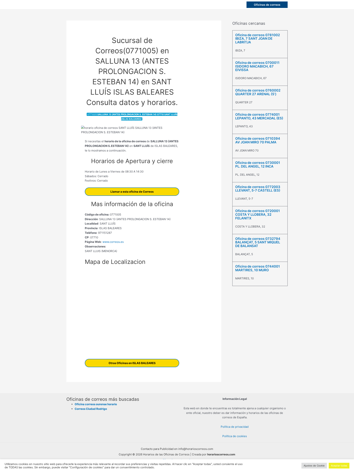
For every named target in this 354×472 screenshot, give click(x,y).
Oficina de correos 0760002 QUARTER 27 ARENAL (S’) (257, 92)
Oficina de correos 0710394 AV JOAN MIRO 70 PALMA (257, 140)
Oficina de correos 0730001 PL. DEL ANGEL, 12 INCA (257, 164)
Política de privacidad (235, 426)
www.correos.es (113, 242)
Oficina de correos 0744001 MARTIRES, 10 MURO (257, 268)
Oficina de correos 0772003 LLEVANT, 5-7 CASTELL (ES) (257, 188)
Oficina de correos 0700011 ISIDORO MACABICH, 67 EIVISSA (257, 66)
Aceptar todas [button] (339, 465)
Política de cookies (234, 436)
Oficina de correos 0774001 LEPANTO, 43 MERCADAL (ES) (259, 116)
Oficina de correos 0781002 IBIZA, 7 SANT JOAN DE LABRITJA (257, 38)
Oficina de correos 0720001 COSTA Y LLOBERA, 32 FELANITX (257, 214)
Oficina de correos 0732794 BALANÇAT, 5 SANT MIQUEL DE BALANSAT (257, 242)
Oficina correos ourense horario (96, 404)
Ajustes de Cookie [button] (314, 465)
